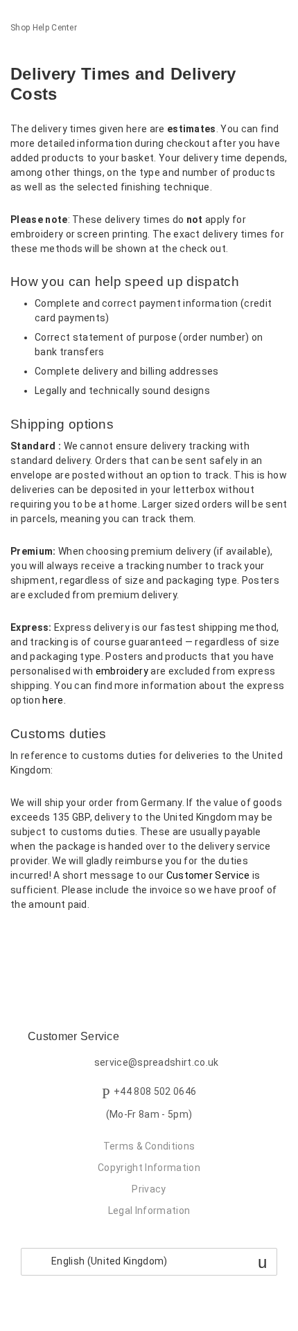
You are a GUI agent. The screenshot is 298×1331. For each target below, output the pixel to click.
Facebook (21, 941)
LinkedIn (69, 941)
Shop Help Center (43, 28)
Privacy (149, 1189)
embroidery (122, 671)
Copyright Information (149, 1167)
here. (54, 700)
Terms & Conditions (149, 1146)
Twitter (44, 941)
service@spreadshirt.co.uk (156, 1063)
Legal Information (149, 1210)
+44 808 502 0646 (155, 1091)
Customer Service (208, 875)
